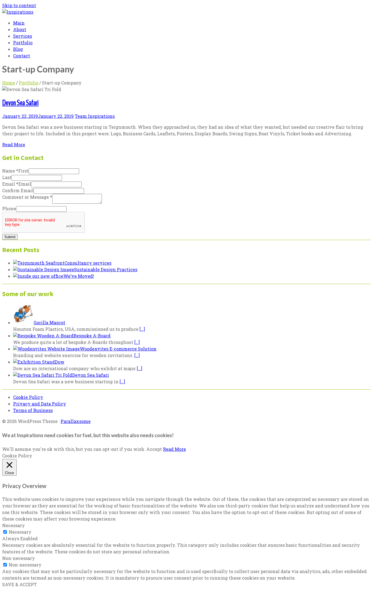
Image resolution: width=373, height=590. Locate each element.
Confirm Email (18, 190)
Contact (21, 56)
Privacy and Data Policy (39, 404)
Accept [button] (154, 449)
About (19, 29)
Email (10, 184)
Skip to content (19, 5)
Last (6, 177)
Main (19, 23)
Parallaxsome (76, 421)
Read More (13, 144)
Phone (9, 208)
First (23, 171)
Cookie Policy (28, 397)
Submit (10, 237)
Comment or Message (27, 197)
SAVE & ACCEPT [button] (19, 584)
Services (22, 36)
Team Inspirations (95, 116)
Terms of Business (33, 410)
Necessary (20, 532)
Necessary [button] (13, 525)
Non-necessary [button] (18, 558)
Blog (18, 49)
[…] (142, 329)
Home (8, 83)
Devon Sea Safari (20, 103)
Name (10, 171)
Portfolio (22, 42)
